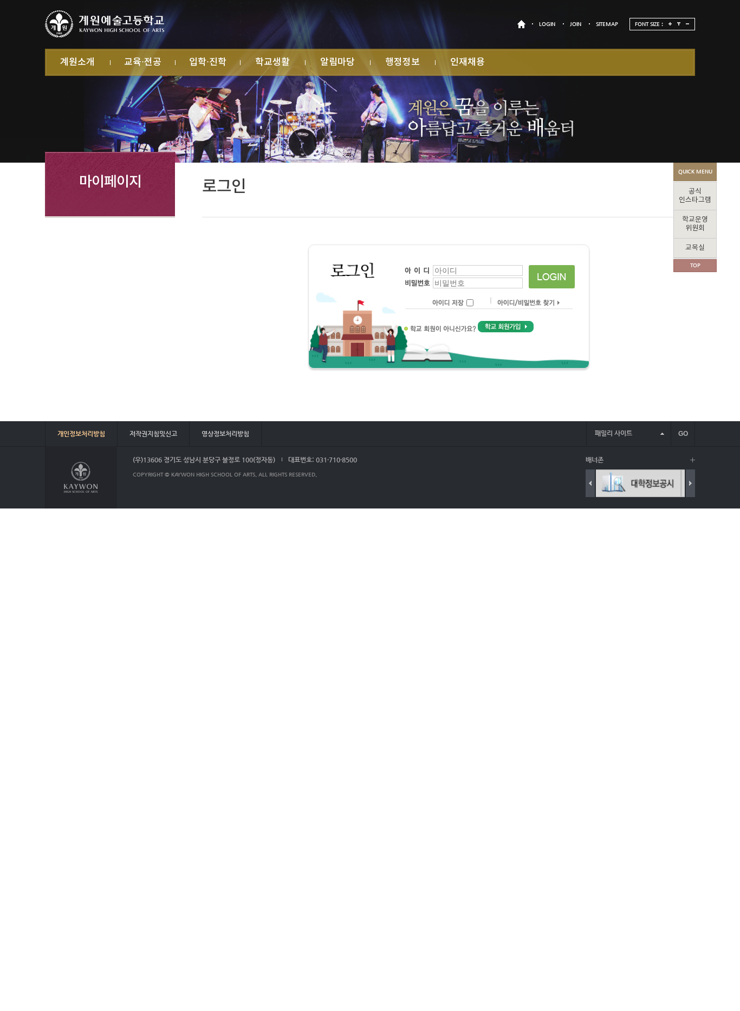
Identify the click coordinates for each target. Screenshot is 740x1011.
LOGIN (547, 24)
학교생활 (272, 62)
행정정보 (402, 62)
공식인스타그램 (695, 196)
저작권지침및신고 (153, 433)
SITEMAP (607, 24)
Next (690, 483)
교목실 (695, 248)
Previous (590, 483)
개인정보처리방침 (81, 433)
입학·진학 (207, 62)
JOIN (575, 24)
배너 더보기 (692, 460)
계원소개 (77, 62)
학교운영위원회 (695, 224)
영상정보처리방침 (225, 433)
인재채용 (467, 62)
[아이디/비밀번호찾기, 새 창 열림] (524, 303)
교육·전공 (142, 62)
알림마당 (337, 62)
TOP (695, 265)
